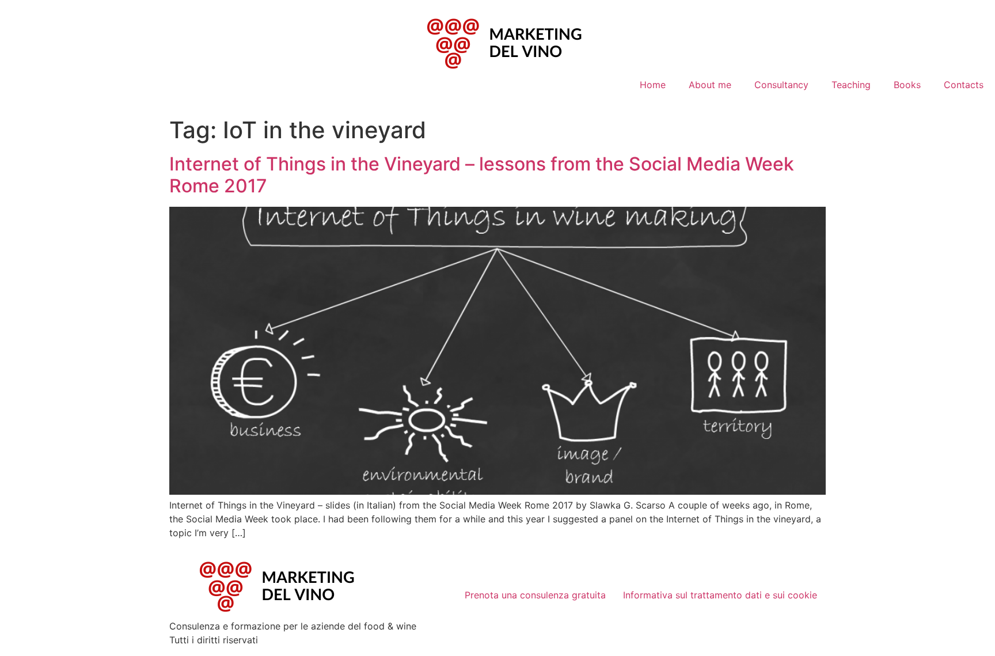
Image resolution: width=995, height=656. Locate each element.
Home (653, 84)
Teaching (851, 84)
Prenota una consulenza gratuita (535, 595)
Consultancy (781, 84)
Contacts (963, 84)
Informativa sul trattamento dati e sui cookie (720, 595)
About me (710, 84)
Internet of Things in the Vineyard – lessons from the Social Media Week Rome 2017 (481, 175)
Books (907, 84)
